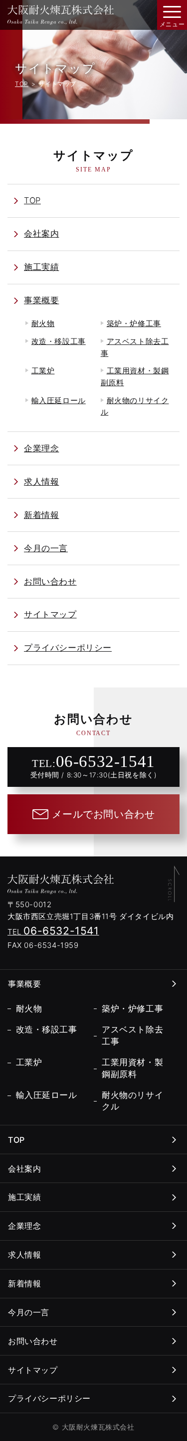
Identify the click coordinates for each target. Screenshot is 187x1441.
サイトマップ (50, 614)
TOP (21, 83)
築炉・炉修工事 (134, 323)
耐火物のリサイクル (135, 406)
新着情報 (41, 515)
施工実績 (41, 267)
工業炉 (43, 370)
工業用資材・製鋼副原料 (135, 376)
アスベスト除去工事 (135, 347)
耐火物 (43, 323)
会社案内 (41, 234)
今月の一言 (46, 548)
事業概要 (41, 300)
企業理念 (41, 448)
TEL (53, 931)
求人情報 (41, 482)
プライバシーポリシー (68, 648)
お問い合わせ (50, 582)
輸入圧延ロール (58, 400)
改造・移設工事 (58, 341)
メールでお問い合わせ (103, 814)
